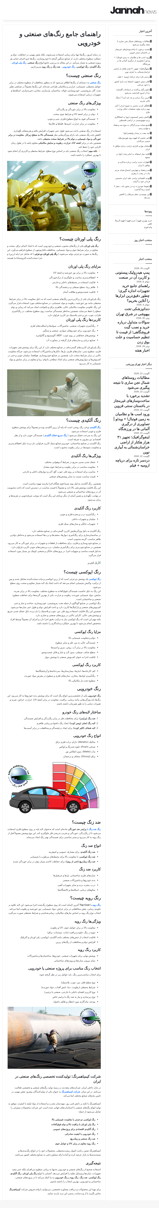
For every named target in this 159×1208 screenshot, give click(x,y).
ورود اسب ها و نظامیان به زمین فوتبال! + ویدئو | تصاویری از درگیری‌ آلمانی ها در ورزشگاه (132, 60)
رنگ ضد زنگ (95, 829)
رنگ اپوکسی (95, 579)
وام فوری (148, 227)
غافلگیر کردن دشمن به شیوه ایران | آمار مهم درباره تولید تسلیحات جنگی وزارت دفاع (132, 108)
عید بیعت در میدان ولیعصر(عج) (136, 133)
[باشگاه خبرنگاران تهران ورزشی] (133, 10)
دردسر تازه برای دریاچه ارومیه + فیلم (134, 76)
